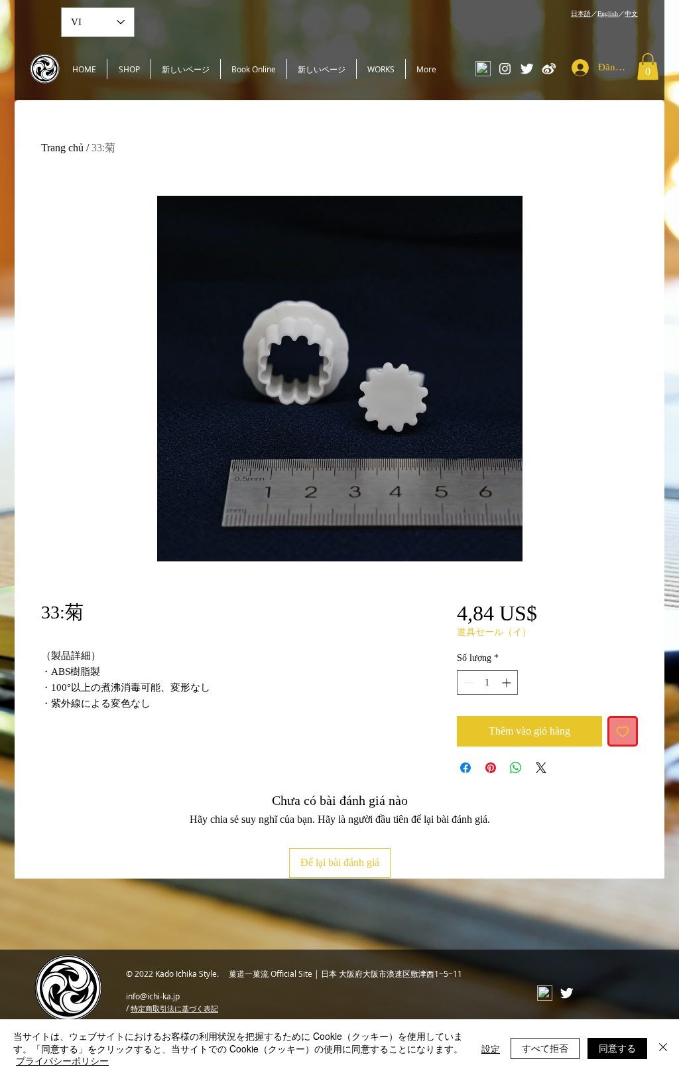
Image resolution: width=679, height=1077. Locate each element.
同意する (617, 1047)
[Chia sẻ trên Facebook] (465, 768)
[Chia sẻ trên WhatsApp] (516, 768)
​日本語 (581, 13)
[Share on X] (541, 768)
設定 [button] (490, 1048)
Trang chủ (62, 147)
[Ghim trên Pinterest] (491, 768)
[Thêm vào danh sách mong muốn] (622, 731)
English (607, 13)
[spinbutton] (487, 682)
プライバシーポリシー (62, 1060)
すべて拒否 (545, 1047)
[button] (648, 66)
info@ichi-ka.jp (153, 996)
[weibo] (548, 68)
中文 (631, 13)
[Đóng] (663, 1048)
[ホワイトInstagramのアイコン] (505, 68)
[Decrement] (467, 682)
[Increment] (507, 682)
